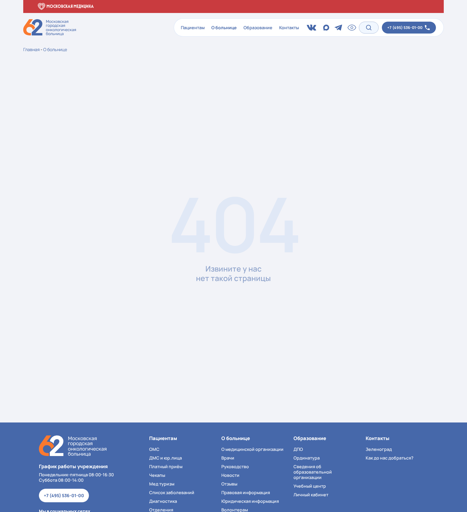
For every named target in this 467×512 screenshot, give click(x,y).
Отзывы (229, 484)
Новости (230, 475)
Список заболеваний (171, 493)
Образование (257, 28)
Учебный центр (309, 486)
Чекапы (157, 475)
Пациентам (193, 28)
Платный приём (165, 467)
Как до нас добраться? (389, 458)
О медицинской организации (252, 449)
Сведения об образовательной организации (312, 472)
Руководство (235, 467)
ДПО (298, 449)
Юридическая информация (250, 501)
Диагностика (163, 501)
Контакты (289, 28)
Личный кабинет (310, 495)
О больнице (224, 28)
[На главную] (72, 445)
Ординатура (306, 458)
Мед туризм (161, 484)
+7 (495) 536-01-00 (64, 495)
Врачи (227, 458)
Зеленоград (379, 449)
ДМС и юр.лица (165, 458)
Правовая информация (245, 493)
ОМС (154, 449)
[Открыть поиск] (369, 27)
